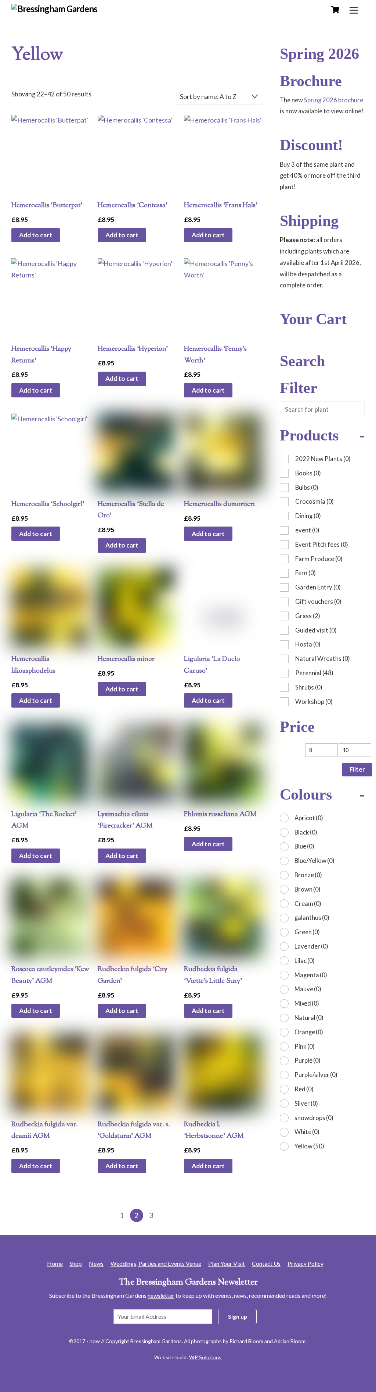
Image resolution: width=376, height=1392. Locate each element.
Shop (75, 1263)
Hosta (308, 644)
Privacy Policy (305, 1263)
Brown (307, 889)
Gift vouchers (318, 601)
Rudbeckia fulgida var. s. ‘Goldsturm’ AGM (134, 1130)
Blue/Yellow (314, 860)
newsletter (161, 1295)
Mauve (307, 989)
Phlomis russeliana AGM (220, 814)
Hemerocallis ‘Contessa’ (132, 205)
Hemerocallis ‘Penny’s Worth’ (215, 354)
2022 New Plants (323, 459)
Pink (304, 1046)
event (307, 530)
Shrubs (308, 687)
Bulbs (306, 487)
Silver (306, 1103)
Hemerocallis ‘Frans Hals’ (220, 205)
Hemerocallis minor (126, 659)
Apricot (308, 818)
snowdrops (313, 1118)
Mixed (306, 1003)
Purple (307, 1060)
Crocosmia (314, 501)
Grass (307, 616)
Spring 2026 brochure (333, 100)
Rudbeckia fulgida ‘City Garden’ (132, 975)
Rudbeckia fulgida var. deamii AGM (44, 1130)
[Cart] (335, 10)
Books (308, 473)
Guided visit (316, 630)
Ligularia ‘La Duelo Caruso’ (212, 665)
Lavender (311, 946)
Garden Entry (318, 587)
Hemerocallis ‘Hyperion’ (133, 349)
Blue (304, 846)
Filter (357, 769)
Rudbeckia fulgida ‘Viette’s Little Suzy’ (213, 975)
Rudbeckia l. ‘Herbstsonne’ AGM (213, 1130)
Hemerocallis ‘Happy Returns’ (41, 354)
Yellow (309, 1146)
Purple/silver (315, 1074)
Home (55, 1263)
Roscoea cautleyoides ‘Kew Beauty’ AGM (50, 975)
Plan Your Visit (226, 1263)
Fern (305, 573)
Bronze (308, 875)
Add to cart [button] (35, 235)
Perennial (314, 673)
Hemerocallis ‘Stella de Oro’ (131, 510)
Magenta (310, 975)
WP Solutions (205, 1357)
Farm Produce (319, 559)
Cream (307, 903)
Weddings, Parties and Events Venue (156, 1263)
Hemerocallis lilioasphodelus (33, 665)
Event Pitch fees (321, 544)
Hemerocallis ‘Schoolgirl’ (47, 504)
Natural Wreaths (322, 658)
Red (304, 1089)
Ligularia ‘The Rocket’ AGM (43, 820)
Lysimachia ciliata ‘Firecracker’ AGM (125, 820)
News (96, 1263)
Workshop (314, 701)
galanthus (311, 917)
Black (305, 832)
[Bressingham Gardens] (54, 8)
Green (307, 932)
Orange (308, 1032)
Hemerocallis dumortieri (219, 504)
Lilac (304, 960)
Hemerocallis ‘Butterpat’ (46, 205)
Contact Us (266, 1263)
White (306, 1132)
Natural (308, 1017)
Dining (308, 516)
